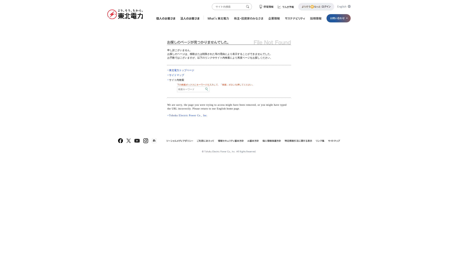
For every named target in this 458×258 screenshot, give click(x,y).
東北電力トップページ (181, 70)
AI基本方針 (253, 140)
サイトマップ (176, 75)
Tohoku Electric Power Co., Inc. (188, 115)
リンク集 (320, 140)
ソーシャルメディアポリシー (179, 140)
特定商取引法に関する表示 (298, 140)
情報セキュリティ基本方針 (231, 140)
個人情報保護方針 (271, 140)
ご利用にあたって (205, 140)
